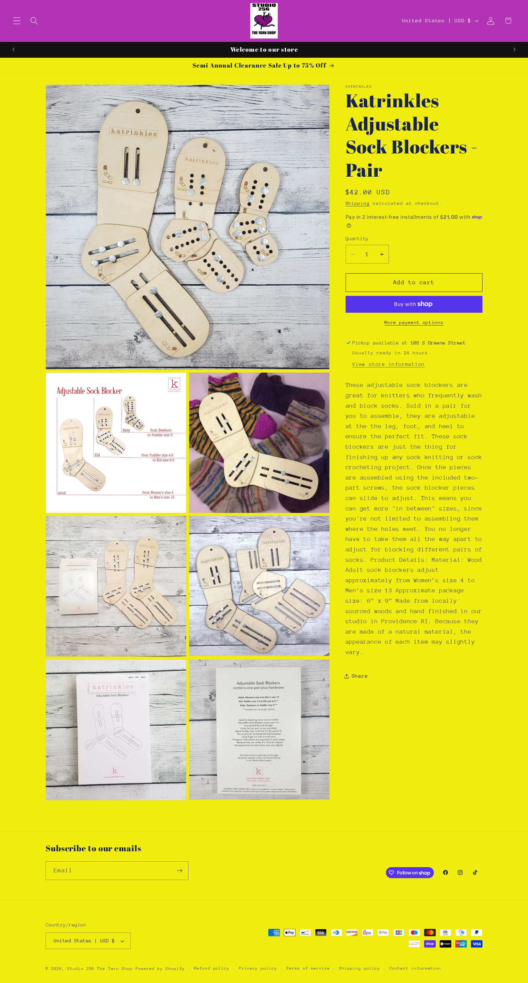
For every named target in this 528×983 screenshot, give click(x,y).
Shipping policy (359, 968)
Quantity (357, 238)
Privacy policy (258, 968)
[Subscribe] (179, 870)
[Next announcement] (514, 49)
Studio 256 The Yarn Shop (100, 968)
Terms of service (308, 968)
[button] (16, 20)
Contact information (415, 968)
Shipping (358, 203)
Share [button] (360, 676)
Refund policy (211, 968)
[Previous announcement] (13, 49)
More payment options (413, 322)
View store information (388, 364)
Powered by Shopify (160, 968)
